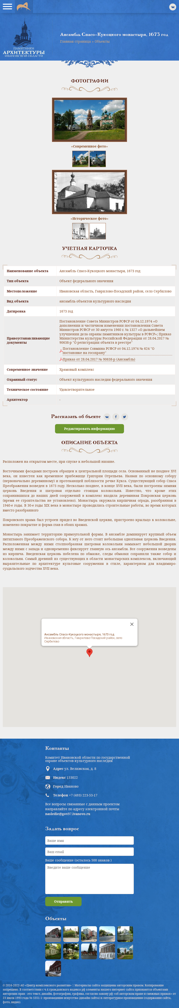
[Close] (132, 624)
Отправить (63, 901)
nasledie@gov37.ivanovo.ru (67, 814)
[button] (89, 653)
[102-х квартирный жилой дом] (89, 934)
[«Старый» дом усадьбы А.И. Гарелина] (71, 934)
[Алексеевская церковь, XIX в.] (125, 934)
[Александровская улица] (107, 934)
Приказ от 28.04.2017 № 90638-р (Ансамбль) (99, 359)
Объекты (102, 41)
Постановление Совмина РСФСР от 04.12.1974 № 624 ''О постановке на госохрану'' (108, 350)
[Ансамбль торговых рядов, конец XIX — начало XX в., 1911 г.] (53, 969)
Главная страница (75, 41)
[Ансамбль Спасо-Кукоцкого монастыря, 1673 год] (125, 951)
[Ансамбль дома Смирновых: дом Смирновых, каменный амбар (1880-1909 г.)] (107, 951)
